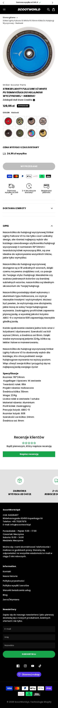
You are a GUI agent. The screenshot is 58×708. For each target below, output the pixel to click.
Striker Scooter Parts (14, 84)
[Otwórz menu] (4, 9)
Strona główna (9, 17)
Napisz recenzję (29, 454)
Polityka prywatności (13, 580)
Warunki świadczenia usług (17, 590)
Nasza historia (10, 576)
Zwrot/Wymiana (11, 599)
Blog (5, 594)
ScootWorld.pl (22, 701)
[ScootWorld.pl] (29, 9)
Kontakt (7, 571)
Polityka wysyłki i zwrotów (16, 585)
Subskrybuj (29, 654)
